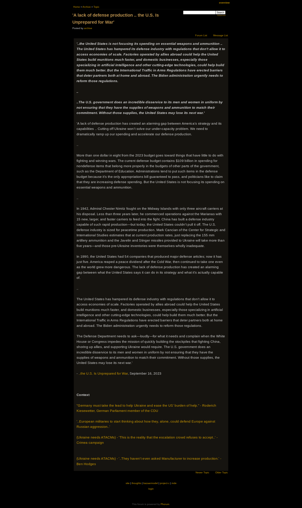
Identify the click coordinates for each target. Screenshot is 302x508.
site (128, 483)
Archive (86, 7)
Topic (96, 7)
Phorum (165, 504)
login (151, 488)
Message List (220, 35)
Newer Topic (202, 472)
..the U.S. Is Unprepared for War (103, 373)
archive (88, 28)
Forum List (201, 35)
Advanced (221, 15)
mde (174, 483)
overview (224, 2)
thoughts (136, 483)
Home (76, 7)
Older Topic (221, 472)
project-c (165, 483)
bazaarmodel (150, 483)
